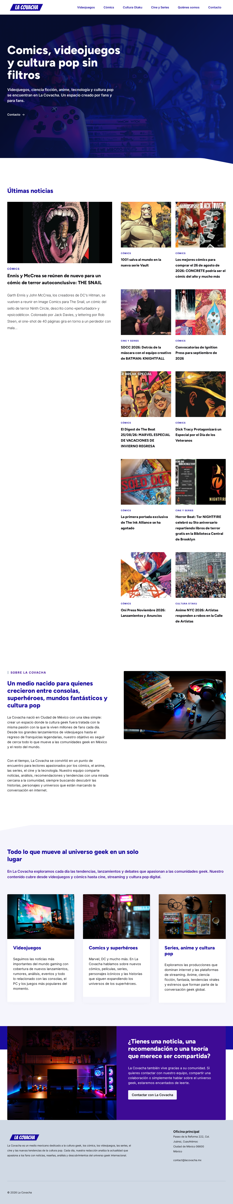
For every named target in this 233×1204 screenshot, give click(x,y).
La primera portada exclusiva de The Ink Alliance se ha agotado (144, 522)
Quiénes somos (189, 7)
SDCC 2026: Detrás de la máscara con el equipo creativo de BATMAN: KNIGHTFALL (146, 353)
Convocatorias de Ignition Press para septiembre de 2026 (196, 353)
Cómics (109, 7)
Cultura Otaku (132, 7)
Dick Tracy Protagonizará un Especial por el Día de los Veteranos (198, 435)
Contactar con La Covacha (152, 1095)
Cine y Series (160, 7)
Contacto (214, 7)
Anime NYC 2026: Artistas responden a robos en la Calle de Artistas (199, 615)
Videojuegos (86, 7)
